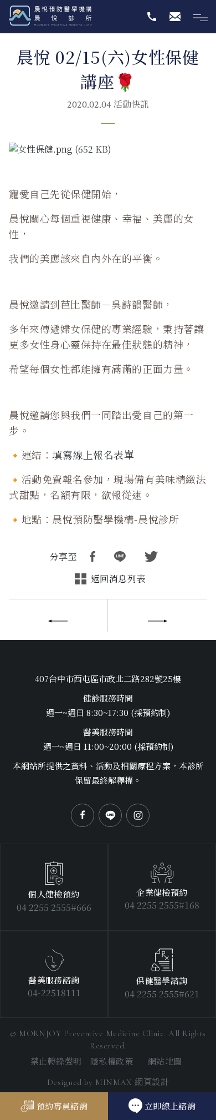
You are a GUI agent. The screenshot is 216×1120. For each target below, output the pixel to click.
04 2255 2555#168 (162, 905)
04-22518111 (54, 992)
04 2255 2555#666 (54, 907)
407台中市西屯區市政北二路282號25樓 (108, 678)
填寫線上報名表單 (93, 454)
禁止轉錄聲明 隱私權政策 (81, 1061)
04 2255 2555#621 (162, 993)
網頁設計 (132, 1081)
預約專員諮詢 (62, 1106)
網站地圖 (165, 1061)
